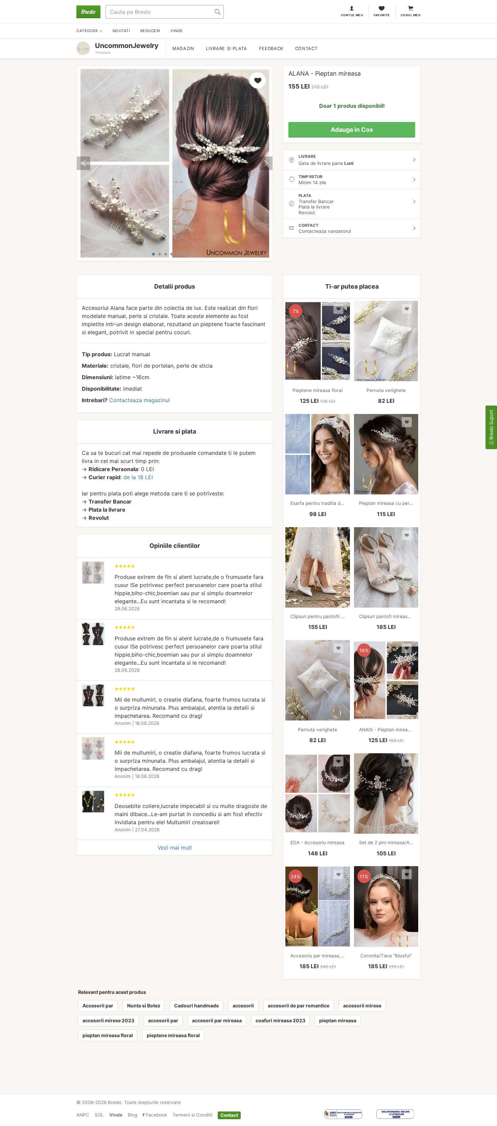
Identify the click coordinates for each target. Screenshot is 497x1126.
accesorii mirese (362, 1005)
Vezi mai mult (175, 847)
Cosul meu (411, 15)
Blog (132, 1115)
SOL (99, 1115)
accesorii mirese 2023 (108, 1020)
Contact (306, 48)
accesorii (243, 1005)
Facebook (155, 1115)
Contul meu (352, 15)
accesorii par (163, 1020)
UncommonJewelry (127, 46)
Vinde (115, 1115)
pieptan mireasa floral (107, 1035)
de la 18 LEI (138, 477)
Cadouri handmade (196, 1005)
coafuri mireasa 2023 (280, 1020)
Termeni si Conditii (192, 1115)
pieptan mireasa (337, 1020)
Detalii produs (174, 286)
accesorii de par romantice (298, 1005)
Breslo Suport (491, 425)
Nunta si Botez (143, 1005)
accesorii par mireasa (217, 1020)
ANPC (82, 1115)
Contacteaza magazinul (139, 400)
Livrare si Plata (226, 48)
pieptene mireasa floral (173, 1035)
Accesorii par (97, 1005)
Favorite (382, 15)
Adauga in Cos (352, 129)
